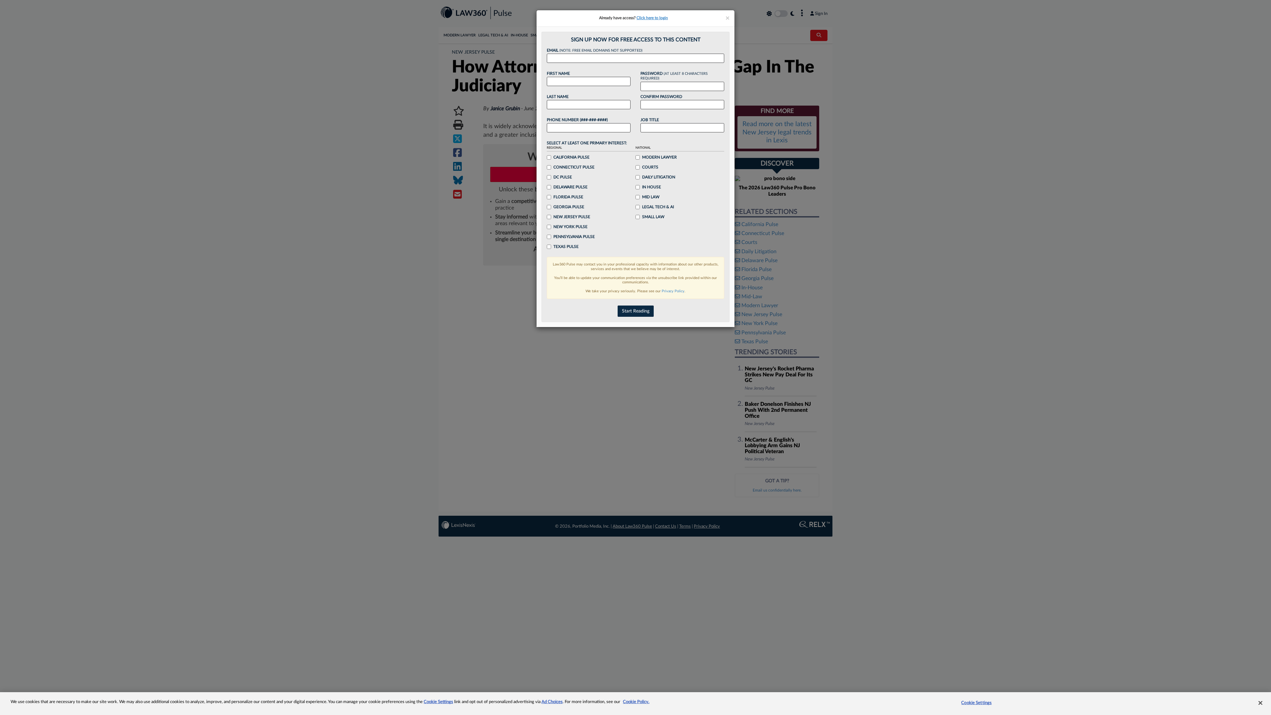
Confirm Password (661, 97)
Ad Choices (552, 702)
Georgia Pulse (568, 207)
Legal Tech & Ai (658, 207)
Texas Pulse (566, 247)
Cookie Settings (438, 702)
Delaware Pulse (570, 187)
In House (651, 187)
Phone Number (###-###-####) (577, 120)
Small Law (653, 217)
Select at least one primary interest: (587, 143)
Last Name (558, 97)
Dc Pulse (562, 177)
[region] (635, 703)
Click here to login (652, 18)
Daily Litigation (658, 177)
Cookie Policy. (636, 702)
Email (594, 50)
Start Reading (635, 311)
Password (674, 76)
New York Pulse (570, 227)
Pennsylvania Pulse (574, 237)
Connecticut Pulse (573, 167)
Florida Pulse (568, 197)
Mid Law (650, 197)
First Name (558, 73)
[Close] (1260, 702)
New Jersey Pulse (571, 217)
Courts (650, 167)
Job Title (649, 120)
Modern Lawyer (659, 157)
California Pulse (571, 157)
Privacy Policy (673, 291)
